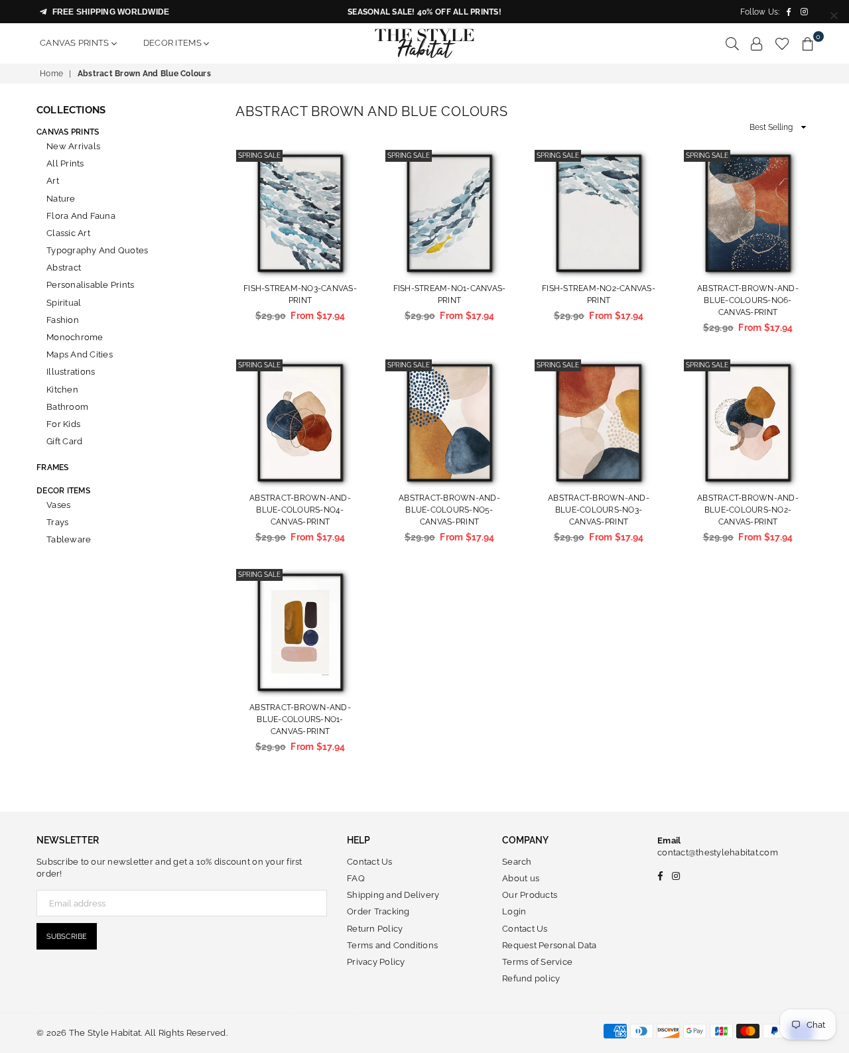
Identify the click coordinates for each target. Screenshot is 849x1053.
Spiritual (63, 303)
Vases (58, 505)
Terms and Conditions (392, 945)
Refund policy (531, 978)
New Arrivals (73, 146)
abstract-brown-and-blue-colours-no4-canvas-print (300, 509)
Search (517, 862)
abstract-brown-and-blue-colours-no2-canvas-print (748, 509)
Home (51, 73)
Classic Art (68, 233)
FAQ (356, 878)
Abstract (63, 268)
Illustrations (70, 372)
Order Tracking (378, 911)
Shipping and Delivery (393, 895)
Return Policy (375, 929)
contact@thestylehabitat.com (717, 852)
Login (514, 911)
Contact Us (370, 862)
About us (520, 878)
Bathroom (67, 407)
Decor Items (173, 43)
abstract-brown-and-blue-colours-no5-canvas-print (449, 509)
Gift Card (64, 441)
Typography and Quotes (97, 250)
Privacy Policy (376, 962)
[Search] (732, 43)
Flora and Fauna (80, 216)
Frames (52, 467)
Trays (57, 522)
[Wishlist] (782, 43)
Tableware (68, 539)
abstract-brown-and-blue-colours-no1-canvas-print (300, 719)
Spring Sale (259, 155)
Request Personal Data (549, 945)
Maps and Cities (79, 354)
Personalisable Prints (90, 285)
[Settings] (757, 43)
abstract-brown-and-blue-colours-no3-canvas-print (598, 509)
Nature (61, 199)
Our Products (529, 895)
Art (52, 181)
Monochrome (74, 337)
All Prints (65, 163)
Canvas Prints (75, 43)
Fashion (62, 320)
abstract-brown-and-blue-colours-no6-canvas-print (748, 300)
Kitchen (62, 390)
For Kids (63, 424)
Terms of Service (537, 962)
